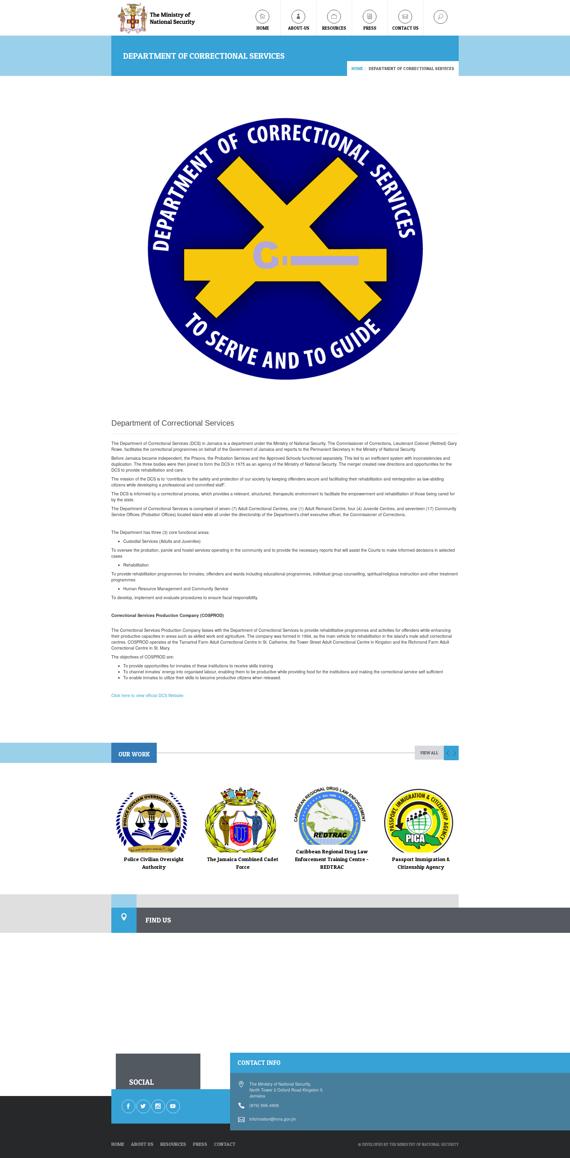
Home (357, 68)
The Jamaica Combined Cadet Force (242, 863)
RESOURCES (173, 1144)
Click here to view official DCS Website (147, 695)
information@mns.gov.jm (272, 1119)
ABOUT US (142, 1144)
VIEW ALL (429, 752)
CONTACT (224, 1144)
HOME (117, 1144)
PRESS (200, 1144)
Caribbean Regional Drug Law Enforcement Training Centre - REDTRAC (332, 859)
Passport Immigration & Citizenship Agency (421, 863)
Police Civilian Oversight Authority (154, 863)
